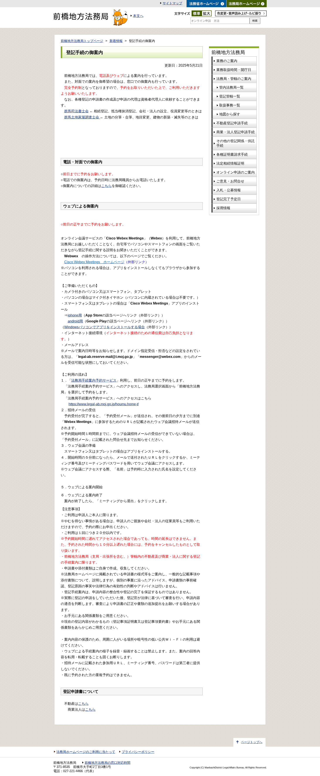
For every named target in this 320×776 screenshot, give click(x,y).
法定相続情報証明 (230, 163)
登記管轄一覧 (229, 96)
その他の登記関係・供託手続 (235, 143)
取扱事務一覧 (229, 105)
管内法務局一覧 (231, 87)
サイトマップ (172, 3)
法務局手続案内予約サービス (93, 380)
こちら (106, 186)
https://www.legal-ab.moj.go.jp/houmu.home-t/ (104, 404)
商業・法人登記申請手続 (235, 132)
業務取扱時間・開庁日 (233, 70)
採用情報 (223, 208)
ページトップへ (251, 742)
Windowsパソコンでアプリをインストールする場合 (104, 327)
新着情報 (116, 41)
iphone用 (75, 315)
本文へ (138, 16)
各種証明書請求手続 (232, 154)
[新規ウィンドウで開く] (247, 3)
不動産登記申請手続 (232, 123)
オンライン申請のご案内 (235, 172)
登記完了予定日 (228, 199)
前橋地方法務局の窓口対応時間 (107, 762)
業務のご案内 (226, 61)
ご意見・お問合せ (230, 181)
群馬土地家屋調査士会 (82, 117)
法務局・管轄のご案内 (233, 79)
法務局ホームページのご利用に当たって (85, 752)
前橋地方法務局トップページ (82, 41)
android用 (75, 321)
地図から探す (229, 114)
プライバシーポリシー (138, 752)
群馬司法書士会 (76, 111)
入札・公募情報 (228, 190)
